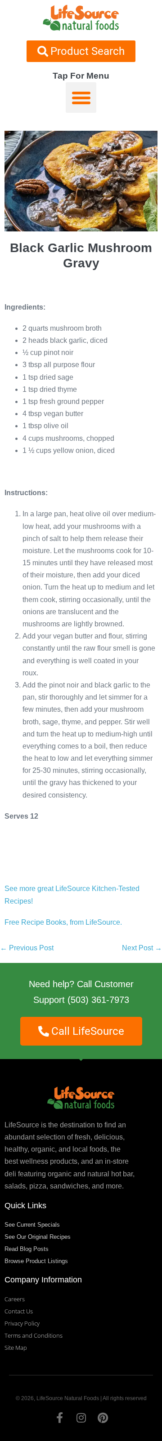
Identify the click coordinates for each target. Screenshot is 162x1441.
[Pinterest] (102, 1417)
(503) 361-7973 (98, 1000)
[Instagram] (81, 1417)
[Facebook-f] (59, 1417)
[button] (81, 97)
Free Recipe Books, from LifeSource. (63, 922)
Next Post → (142, 948)
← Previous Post (27, 948)
